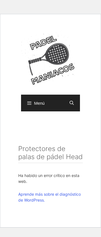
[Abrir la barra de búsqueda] (71, 103)
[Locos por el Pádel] (50, 59)
